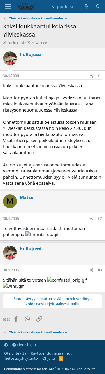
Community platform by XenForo (50, 369)
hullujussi (16, 42)
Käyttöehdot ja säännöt (51, 353)
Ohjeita (48, 358)
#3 (100, 270)
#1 (100, 75)
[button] (6, 344)
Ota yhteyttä (15, 353)
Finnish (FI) (26, 344)
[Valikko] (8, 6)
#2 (100, 218)
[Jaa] (92, 76)
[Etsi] (98, 6)
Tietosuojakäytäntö (21, 358)
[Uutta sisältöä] (86, 6)
